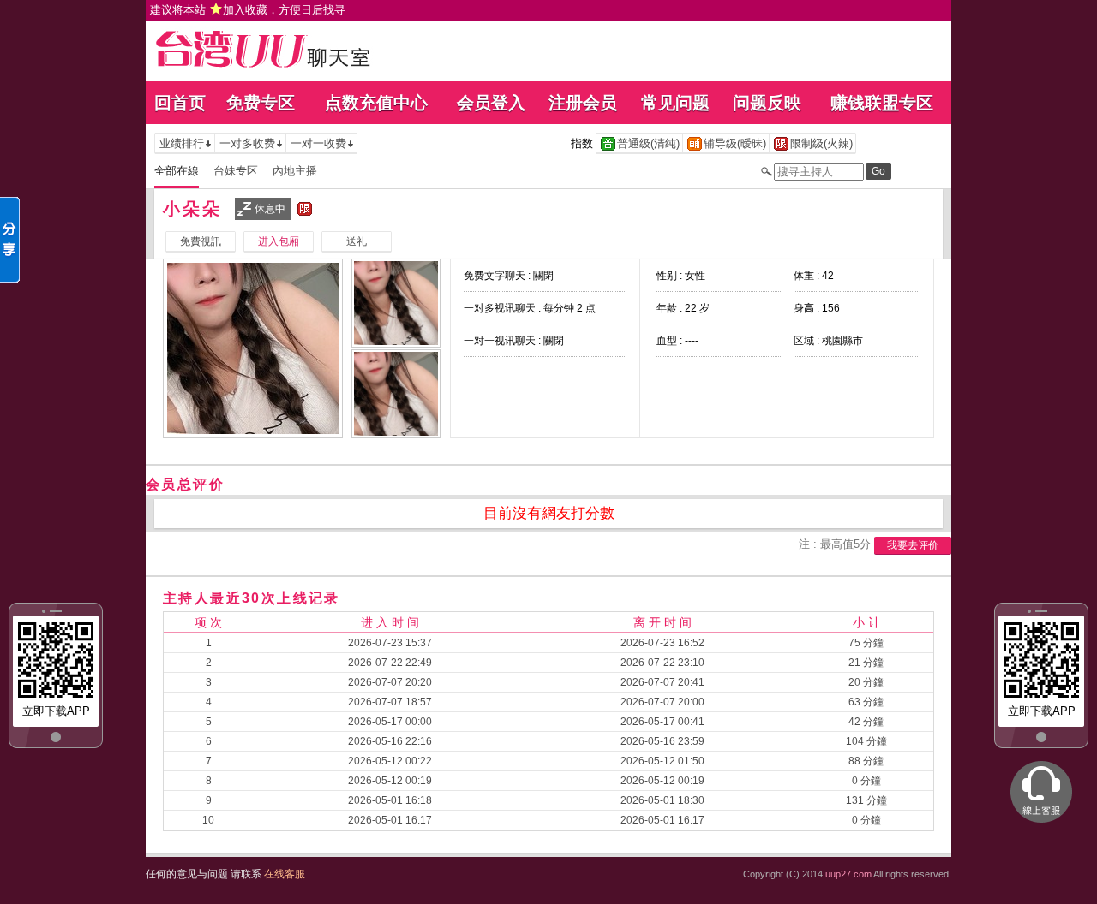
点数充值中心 (376, 102)
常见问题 (675, 102)
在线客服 (284, 874)
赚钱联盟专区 (881, 102)
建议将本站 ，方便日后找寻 (247, 9)
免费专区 (260, 102)
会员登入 (491, 102)
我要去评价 (912, 545)
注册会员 (582, 102)
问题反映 (767, 102)
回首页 (180, 102)
